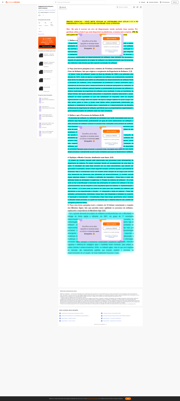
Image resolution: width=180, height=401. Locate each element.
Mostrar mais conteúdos (99, 324)
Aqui (118, 46)
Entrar (175, 2)
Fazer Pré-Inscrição (47, 46)
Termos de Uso (108, 50)
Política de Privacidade (113, 51)
